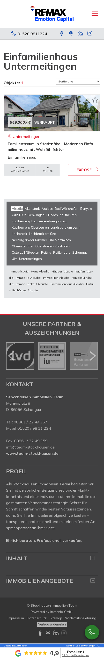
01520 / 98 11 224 (34, 428)
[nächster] (92, 355)
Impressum (16, 618)
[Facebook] (62, 33)
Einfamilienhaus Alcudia (67, 284)
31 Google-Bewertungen (75, 655)
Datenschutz (37, 618)
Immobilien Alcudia (56, 277)
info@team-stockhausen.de (30, 447)
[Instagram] (90, 33)
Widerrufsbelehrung (80, 618)
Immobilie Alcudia (28, 277)
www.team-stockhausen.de (32, 453)
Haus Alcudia (40, 271)
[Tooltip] (98, 646)
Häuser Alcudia (62, 271)
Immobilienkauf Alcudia (32, 284)
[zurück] (11, 355)
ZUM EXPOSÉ (84, 170)
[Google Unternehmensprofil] (71, 33)
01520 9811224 (32, 33)
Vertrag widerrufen (52, 624)
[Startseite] (52, 13)
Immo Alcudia (19, 271)
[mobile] (94, 13)
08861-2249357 (92, 632)
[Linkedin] (80, 33)
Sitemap (56, 618)
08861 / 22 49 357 (30, 422)
